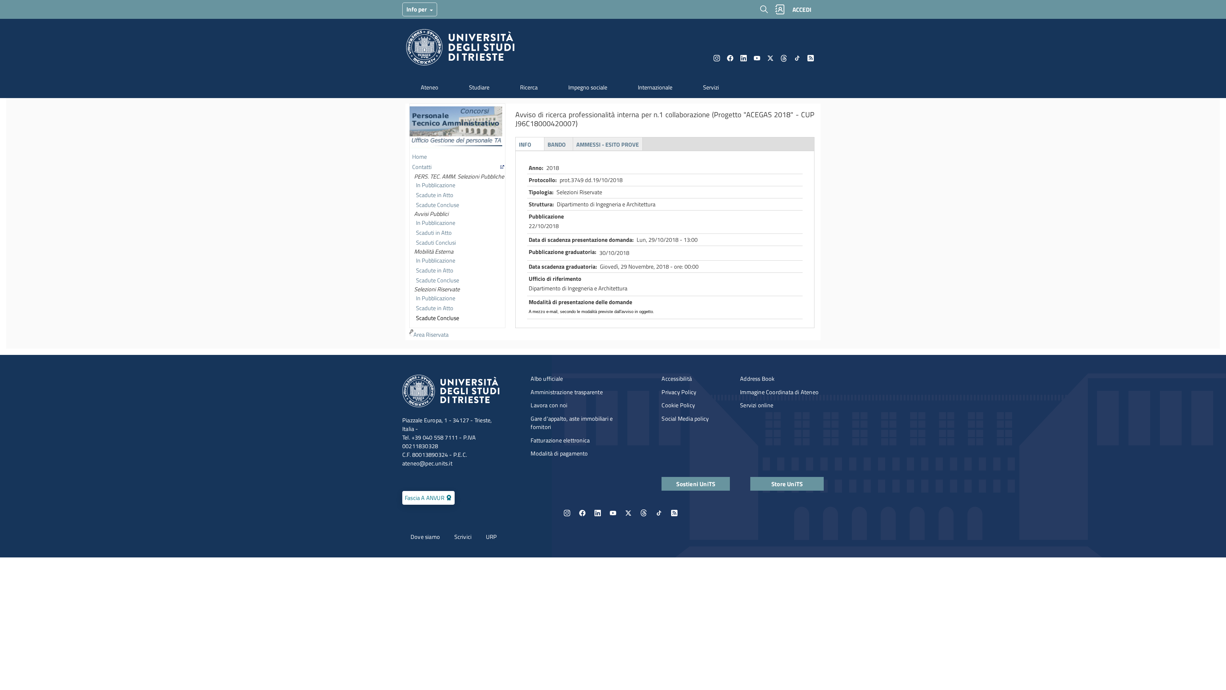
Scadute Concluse (437, 205)
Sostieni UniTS (695, 483)
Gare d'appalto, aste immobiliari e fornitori (572, 422)
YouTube (757, 58)
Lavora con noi (549, 405)
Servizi (711, 87)
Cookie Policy (678, 405)
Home (419, 156)
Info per (417, 9)
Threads (784, 58)
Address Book (757, 378)
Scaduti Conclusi (436, 242)
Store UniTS (787, 483)
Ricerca (529, 87)
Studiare (479, 87)
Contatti (422, 167)
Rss (810, 58)
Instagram (717, 58)
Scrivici (463, 537)
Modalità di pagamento (559, 453)
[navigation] (457, 221)
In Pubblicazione (435, 185)
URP (491, 537)
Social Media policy (685, 418)
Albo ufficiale (547, 378)
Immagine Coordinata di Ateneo (779, 392)
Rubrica (779, 9)
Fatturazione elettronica (560, 440)
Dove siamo (425, 537)
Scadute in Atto (434, 195)
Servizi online (756, 405)
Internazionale (655, 87)
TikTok (659, 513)
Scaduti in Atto (434, 232)
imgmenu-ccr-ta (456, 128)
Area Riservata (431, 334)
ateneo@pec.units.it (427, 463)
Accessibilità (677, 378)
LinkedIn (743, 58)
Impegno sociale (587, 87)
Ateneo (429, 87)
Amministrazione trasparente (566, 392)
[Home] (460, 49)
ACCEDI (801, 9)
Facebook (730, 58)
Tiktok (797, 58)
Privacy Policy (679, 392)
